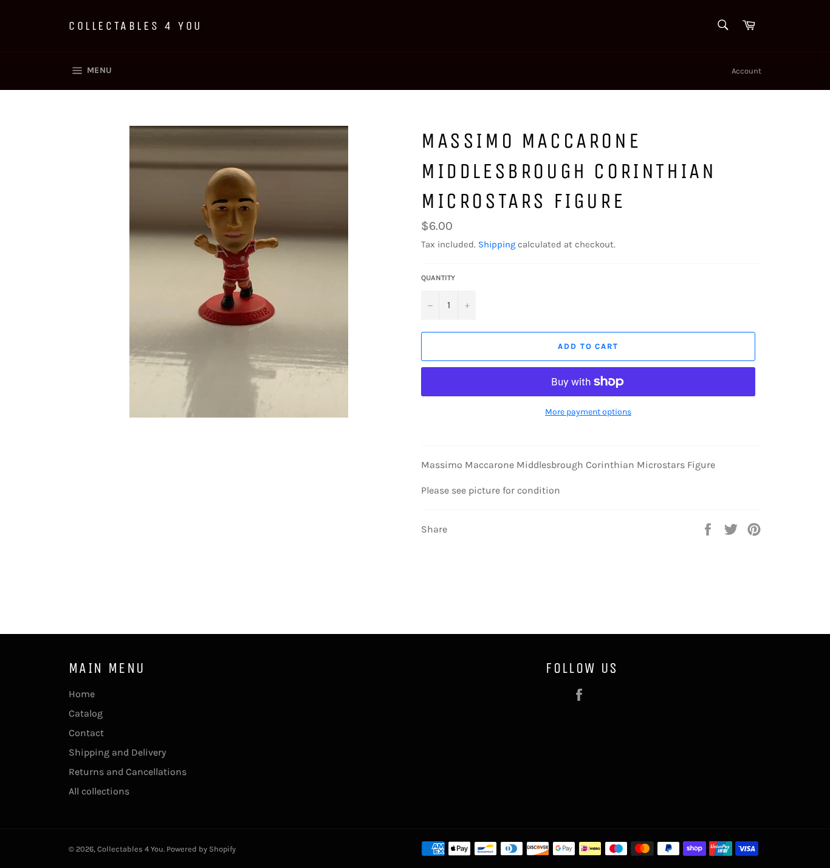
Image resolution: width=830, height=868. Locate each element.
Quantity (438, 278)
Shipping (496, 244)
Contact (86, 733)
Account (746, 70)
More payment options (588, 412)
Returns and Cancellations (128, 771)
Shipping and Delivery (117, 752)
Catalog (86, 713)
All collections (99, 791)
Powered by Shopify (201, 848)
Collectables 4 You (135, 26)
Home (82, 694)
